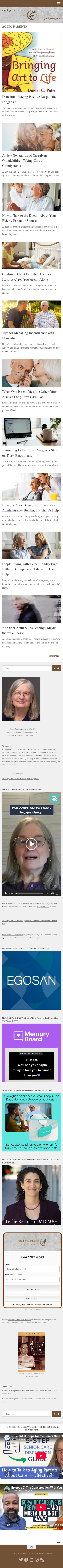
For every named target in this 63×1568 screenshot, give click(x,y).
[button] (31, 844)
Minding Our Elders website (19, 1319)
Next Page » (55, 655)
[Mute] (52, 893)
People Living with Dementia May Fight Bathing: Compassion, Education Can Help (30, 569)
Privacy (39, 1309)
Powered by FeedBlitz (43, 1304)
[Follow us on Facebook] (26, 1560)
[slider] (29, 893)
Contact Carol (43, 906)
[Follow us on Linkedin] (31, 1560)
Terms (31, 1309)
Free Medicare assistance (12, 934)
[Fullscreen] (57, 893)
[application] (31, 844)
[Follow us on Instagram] (37, 1560)
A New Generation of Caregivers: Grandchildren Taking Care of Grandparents (25, 160)
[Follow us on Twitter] (21, 1560)
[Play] (6, 893)
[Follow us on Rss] (42, 1560)
